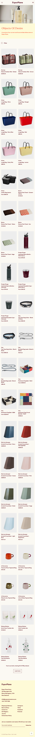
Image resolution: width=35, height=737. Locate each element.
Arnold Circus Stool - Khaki (8, 506)
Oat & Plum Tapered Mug (25, 567)
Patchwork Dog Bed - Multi (25, 381)
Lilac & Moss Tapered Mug (25, 598)
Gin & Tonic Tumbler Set (7, 628)
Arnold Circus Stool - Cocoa (8, 475)
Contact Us (4, 709)
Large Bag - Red (22, 132)
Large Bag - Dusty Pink (7, 162)
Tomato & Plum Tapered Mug (8, 567)
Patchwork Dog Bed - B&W (8, 412)
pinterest (20, 711)
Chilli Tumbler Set (23, 628)
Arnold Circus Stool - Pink (25, 475)
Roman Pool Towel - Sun (24, 224)
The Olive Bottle (22, 658)
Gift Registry (5, 711)
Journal (4, 713)
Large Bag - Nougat (23, 102)
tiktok (19, 707)
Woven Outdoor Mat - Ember (9, 71)
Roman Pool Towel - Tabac (8, 224)
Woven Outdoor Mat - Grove (25, 71)
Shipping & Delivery (7, 705)
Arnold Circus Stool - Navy (8, 444)
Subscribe (28, 725)
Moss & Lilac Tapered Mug (8, 598)
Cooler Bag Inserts (6, 192)
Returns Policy (5, 707)
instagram (20, 705)
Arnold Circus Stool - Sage (25, 506)
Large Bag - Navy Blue (7, 132)
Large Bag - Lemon (23, 162)
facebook (20, 709)
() (33, 2)
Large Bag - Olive (5, 102)
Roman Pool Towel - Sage (7, 254)
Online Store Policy (7, 715)
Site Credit (13, 734)
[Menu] (2, 2)
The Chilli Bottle (5, 658)
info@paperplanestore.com (9, 699)
